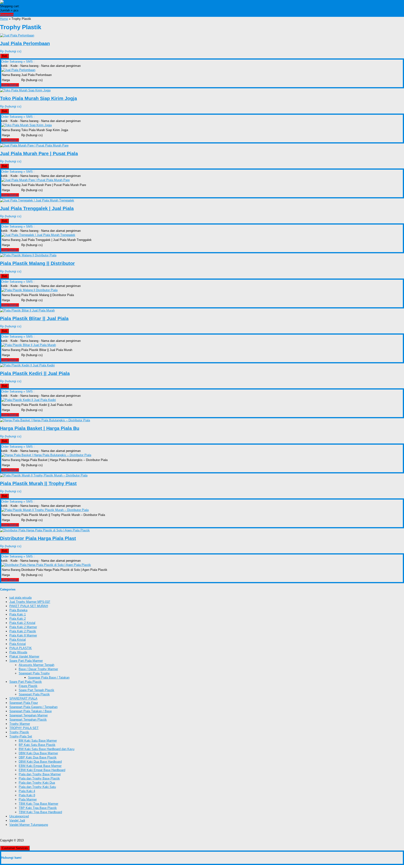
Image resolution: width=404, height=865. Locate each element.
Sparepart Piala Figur (23, 702)
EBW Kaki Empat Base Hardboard (42, 770)
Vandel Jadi (17, 820)
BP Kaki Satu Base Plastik (37, 745)
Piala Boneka (18, 610)
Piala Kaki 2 (17, 618)
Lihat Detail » (10, 85)
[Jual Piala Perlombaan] (17, 35)
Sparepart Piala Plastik (34, 694)
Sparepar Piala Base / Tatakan (48, 677)
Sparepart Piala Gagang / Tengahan (33, 707)
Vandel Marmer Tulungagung (28, 824)
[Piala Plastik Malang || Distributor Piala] (28, 255)
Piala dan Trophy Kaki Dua (37, 782)
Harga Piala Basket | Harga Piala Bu (39, 428)
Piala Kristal (17, 639)
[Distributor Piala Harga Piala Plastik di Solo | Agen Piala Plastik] (45, 530)
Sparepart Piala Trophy (34, 673)
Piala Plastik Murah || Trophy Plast (38, 483)
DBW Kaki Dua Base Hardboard (40, 761)
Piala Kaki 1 (17, 614)
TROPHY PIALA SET (24, 728)
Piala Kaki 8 (27, 795)
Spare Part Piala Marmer (26, 660)
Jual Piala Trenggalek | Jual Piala (37, 208)
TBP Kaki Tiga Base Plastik (38, 808)
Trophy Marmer (19, 724)
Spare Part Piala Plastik (25, 681)
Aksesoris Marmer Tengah (36, 665)
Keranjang (7, 14)
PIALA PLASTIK (20, 648)
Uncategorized (19, 816)
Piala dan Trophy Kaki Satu (37, 787)
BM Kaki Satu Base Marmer (38, 740)
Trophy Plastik (19, 732)
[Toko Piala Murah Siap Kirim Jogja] (25, 90)
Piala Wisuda (18, 652)
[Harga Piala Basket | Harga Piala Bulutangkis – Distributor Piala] (45, 420)
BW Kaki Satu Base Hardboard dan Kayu (46, 749)
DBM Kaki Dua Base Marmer (38, 753)
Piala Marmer (28, 799)
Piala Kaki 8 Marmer (23, 635)
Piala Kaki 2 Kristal (22, 623)
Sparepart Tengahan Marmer (28, 715)
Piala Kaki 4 (27, 791)
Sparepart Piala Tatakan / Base (30, 711)
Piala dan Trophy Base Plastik (39, 778)
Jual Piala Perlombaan (25, 43)
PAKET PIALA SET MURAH (28, 606)
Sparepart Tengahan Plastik (28, 719)
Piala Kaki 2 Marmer (23, 627)
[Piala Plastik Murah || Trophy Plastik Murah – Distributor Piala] (43, 475)
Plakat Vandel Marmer (24, 656)
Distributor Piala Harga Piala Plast (38, 538)
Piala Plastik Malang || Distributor (37, 263)
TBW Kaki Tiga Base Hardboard (40, 812)
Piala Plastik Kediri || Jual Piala (35, 373)
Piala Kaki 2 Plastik (22, 631)
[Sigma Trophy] (11, 2)
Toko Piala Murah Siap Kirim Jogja (38, 98)
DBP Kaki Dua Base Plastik (38, 757)
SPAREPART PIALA (23, 698)
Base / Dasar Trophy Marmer (38, 669)
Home (4, 19)
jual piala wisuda (20, 597)
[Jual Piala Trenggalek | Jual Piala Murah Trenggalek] (37, 200)
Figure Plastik (28, 686)
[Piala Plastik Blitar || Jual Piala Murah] (27, 310)
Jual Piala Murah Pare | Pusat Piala (39, 153)
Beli (4, 56)
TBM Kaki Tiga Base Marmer (38, 803)
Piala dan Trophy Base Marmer (40, 774)
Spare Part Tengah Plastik (36, 690)
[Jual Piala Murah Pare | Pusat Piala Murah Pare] (34, 145)
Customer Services (15, 848)
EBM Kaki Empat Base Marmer (40, 766)
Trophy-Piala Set (20, 736)
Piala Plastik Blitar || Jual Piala (34, 318)
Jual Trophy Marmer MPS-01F (29, 602)
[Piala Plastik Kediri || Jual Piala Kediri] (27, 365)
